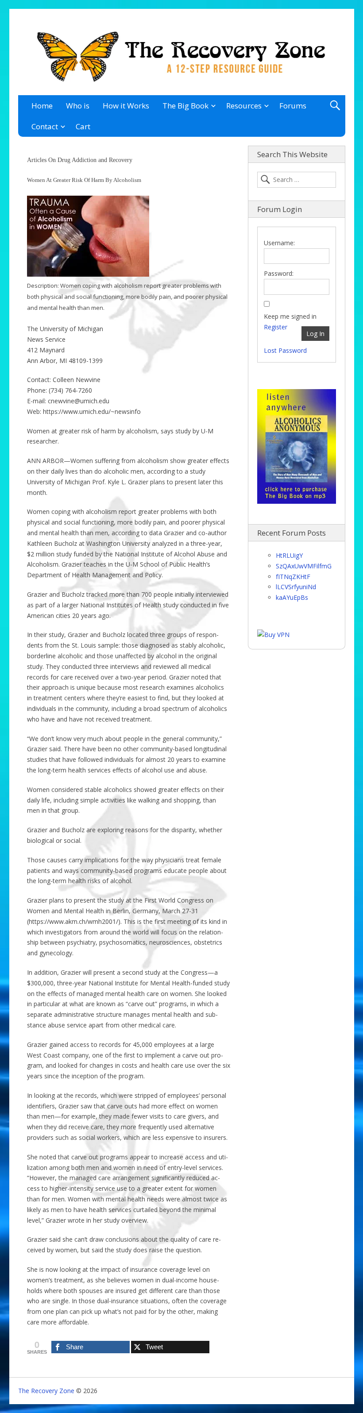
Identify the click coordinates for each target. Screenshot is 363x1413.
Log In (315, 333)
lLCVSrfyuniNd (296, 587)
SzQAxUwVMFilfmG (304, 566)
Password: (278, 273)
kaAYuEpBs (292, 597)
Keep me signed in (290, 316)
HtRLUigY (289, 555)
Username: (279, 243)
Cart (83, 126)
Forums (292, 105)
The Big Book (185, 105)
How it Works (126, 105)
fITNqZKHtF (293, 576)
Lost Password (285, 350)
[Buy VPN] (273, 634)
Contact (44, 126)
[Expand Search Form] (334, 105)
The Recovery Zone (46, 1390)
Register (275, 327)
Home (42, 105)
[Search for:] (296, 180)
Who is (77, 105)
